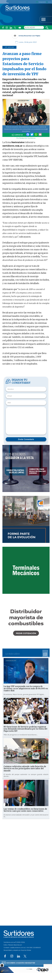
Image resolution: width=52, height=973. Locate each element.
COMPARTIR (18, 135)
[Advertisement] (26, 845)
